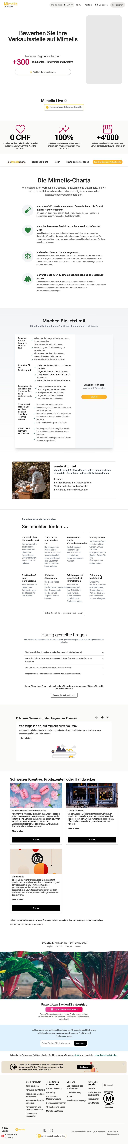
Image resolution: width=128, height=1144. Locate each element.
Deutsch (59, 946)
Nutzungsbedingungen (96, 1131)
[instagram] (51, 1130)
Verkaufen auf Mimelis (35, 1090)
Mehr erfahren (18, 831)
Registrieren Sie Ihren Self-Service (35, 1095)
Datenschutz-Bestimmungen (113, 1132)
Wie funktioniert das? (60, 5)
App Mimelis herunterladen (51, 1136)
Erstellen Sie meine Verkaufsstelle (107, 162)
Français (69, 946)
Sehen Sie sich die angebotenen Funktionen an (64, 613)
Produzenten (93, 1099)
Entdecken (84, 1067)
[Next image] (102, 717)
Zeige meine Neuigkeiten (31, 1114)
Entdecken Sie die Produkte (94, 1093)
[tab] (16, 162)
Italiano (78, 946)
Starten (94, 397)
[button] (36, 839)
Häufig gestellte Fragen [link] (77, 162)
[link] (16, 162)
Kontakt (88, 5)
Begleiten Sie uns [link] (40, 162)
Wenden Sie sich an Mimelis (64, 695)
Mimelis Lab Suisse (54, 1111)
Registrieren (117, 5)
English (50, 946)
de (80, 5)
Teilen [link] (57, 162)
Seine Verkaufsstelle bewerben (35, 1101)
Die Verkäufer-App (54, 1088)
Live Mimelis (93, 1103)
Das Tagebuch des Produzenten (75, 1087)
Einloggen (103, 5)
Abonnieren (80, 1043)
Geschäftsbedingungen (77, 1100)
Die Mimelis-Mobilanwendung (53, 1097)
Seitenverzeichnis (79, 1131)
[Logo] (20, 1129)
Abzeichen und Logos (55, 1107)
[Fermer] (124, 1064)
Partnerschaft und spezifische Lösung (34, 1108)
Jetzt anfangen (32, 1086)
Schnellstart (26, 738)
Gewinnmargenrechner (56, 1103)
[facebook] (45, 1130)
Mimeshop (50, 1092)
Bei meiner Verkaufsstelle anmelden (26, 924)
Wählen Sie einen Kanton (44, 72)
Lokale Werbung (74, 1092)
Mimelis (91, 1088)
